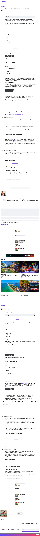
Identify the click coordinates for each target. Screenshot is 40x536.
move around (17, 20)
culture (8, 478)
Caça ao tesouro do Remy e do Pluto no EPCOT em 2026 (21, 245)
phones (14, 478)
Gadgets (11, 478)
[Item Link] (16, 241)
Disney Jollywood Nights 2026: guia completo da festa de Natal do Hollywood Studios (29, 276)
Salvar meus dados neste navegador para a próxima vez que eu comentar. (11, 222)
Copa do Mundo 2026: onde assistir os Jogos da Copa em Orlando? (9, 276)
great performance (24, 84)
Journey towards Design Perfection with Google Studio (15, 114)
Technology (17, 478)
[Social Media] (3, 529)
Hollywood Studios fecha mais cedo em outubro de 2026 (29, 523)
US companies (16, 140)
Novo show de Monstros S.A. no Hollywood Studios (21, 241)
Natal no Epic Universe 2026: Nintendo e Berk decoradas (21, 249)
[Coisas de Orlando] (3, 1)
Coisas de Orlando (6, 277)
